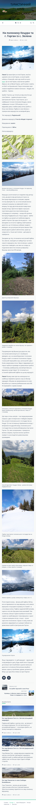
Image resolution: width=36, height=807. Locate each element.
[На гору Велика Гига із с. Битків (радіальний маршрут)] (18, 741)
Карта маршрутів (20, 802)
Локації (28, 802)
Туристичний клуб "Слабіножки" (21, 9)
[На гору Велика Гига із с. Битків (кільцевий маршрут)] (18, 711)
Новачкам (6, 804)
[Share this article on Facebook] (4, 678)
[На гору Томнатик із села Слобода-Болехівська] (18, 773)
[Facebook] (15, 23)
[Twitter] (18, 23)
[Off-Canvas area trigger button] (3, 23)
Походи (11, 802)
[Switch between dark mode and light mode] (31, 23)
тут (3, 82)
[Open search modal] (33, 23)
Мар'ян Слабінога (14, 40)
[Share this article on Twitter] (9, 678)
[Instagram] (20, 23)
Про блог (14, 804)
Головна (6, 802)
